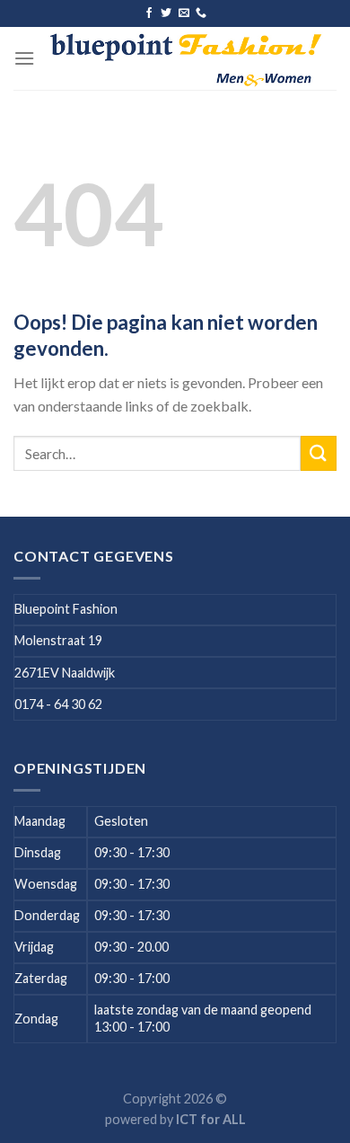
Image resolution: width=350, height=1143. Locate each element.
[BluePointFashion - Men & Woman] (185, 58)
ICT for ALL (211, 1119)
